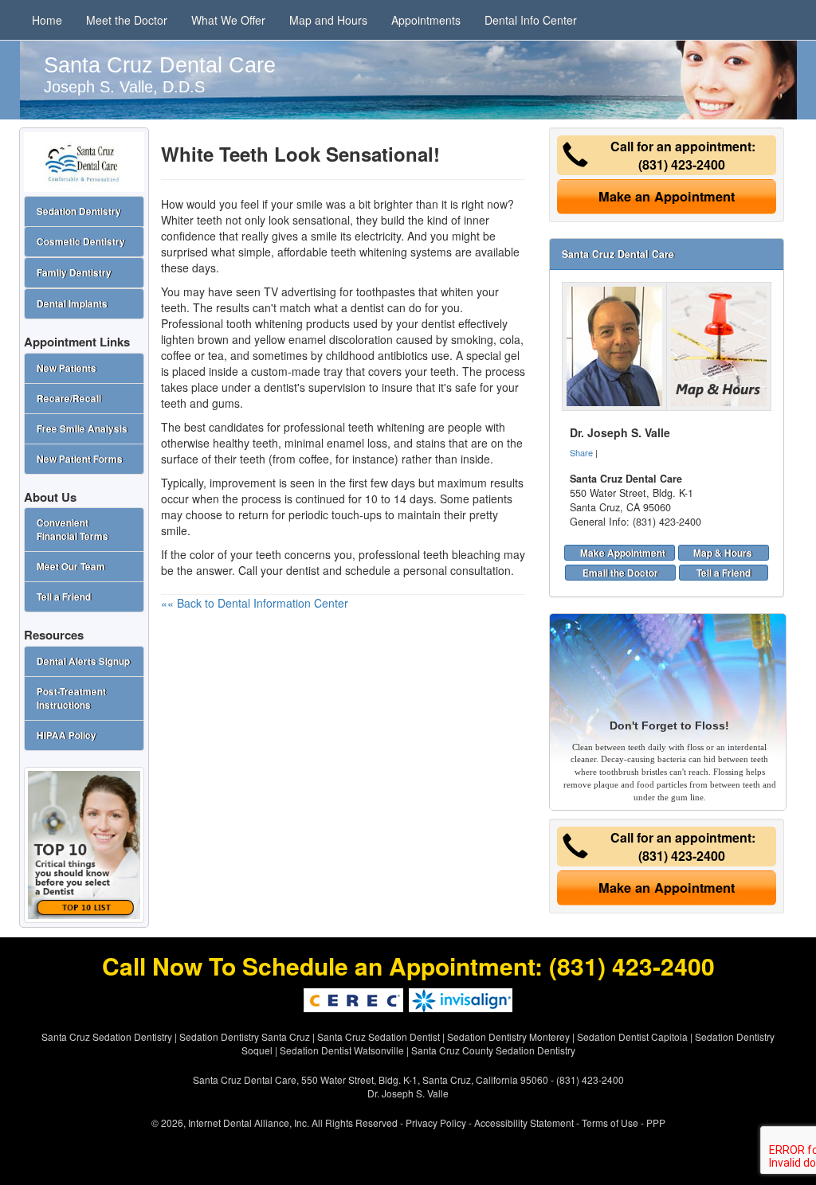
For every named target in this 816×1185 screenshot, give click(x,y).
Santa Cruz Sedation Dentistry (106, 1036)
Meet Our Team (71, 566)
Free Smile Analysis (82, 429)
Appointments (426, 20)
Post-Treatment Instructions (71, 698)
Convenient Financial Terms (72, 529)
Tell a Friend (723, 572)
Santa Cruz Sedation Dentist (378, 1036)
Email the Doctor (620, 572)
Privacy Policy (436, 1122)
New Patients (66, 368)
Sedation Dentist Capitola (632, 1036)
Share (581, 452)
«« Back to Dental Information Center (254, 603)
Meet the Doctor (126, 20)
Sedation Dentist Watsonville (342, 1050)
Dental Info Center (530, 20)
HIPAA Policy (66, 735)
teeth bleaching (461, 554)
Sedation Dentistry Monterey (508, 1036)
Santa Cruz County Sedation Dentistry (493, 1050)
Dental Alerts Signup (83, 661)
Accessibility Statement (524, 1122)
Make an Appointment (666, 196)
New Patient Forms (80, 459)
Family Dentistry (74, 273)
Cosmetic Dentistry (81, 241)
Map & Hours (722, 553)
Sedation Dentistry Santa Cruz (244, 1036)
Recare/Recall (69, 398)
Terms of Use (610, 1122)
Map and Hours (328, 20)
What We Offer (228, 20)
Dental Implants (72, 304)
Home (47, 20)
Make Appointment (622, 553)
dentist (303, 570)
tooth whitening (264, 323)
